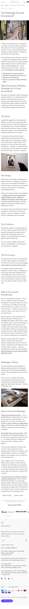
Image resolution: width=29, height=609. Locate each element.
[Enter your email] (26, 540)
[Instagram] (6, 578)
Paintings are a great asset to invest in (11, 415)
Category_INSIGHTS (18, 495)
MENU (2, 522)
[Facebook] (2, 578)
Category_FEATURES (6, 495)
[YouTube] (10, 578)
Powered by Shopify (23, 597)
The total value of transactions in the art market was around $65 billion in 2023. (14, 351)
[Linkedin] (13, 578)
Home (2, 5)
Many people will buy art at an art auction (12, 433)
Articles (7, 5)
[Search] (4, 2)
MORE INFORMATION (6, 526)
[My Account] (24, 2)
